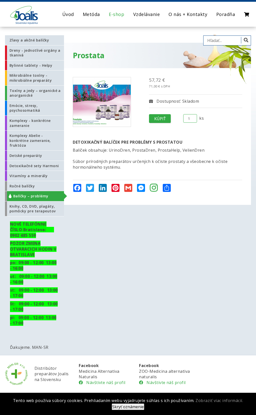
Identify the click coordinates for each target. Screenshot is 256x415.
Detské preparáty (26, 155)
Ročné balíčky (22, 186)
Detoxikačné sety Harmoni (34, 165)
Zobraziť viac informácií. (219, 400)
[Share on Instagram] (153, 188)
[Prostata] (102, 102)
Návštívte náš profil (104, 382)
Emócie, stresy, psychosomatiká (25, 108)
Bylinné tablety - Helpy (31, 65)
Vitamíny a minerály (29, 175)
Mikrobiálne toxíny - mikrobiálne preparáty (31, 78)
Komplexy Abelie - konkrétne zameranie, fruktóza (30, 140)
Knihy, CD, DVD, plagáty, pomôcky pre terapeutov (33, 209)
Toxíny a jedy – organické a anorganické (35, 93)
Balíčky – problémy (30, 196)
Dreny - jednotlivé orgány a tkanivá (35, 53)
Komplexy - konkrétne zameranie (30, 123)
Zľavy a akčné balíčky (29, 40)
